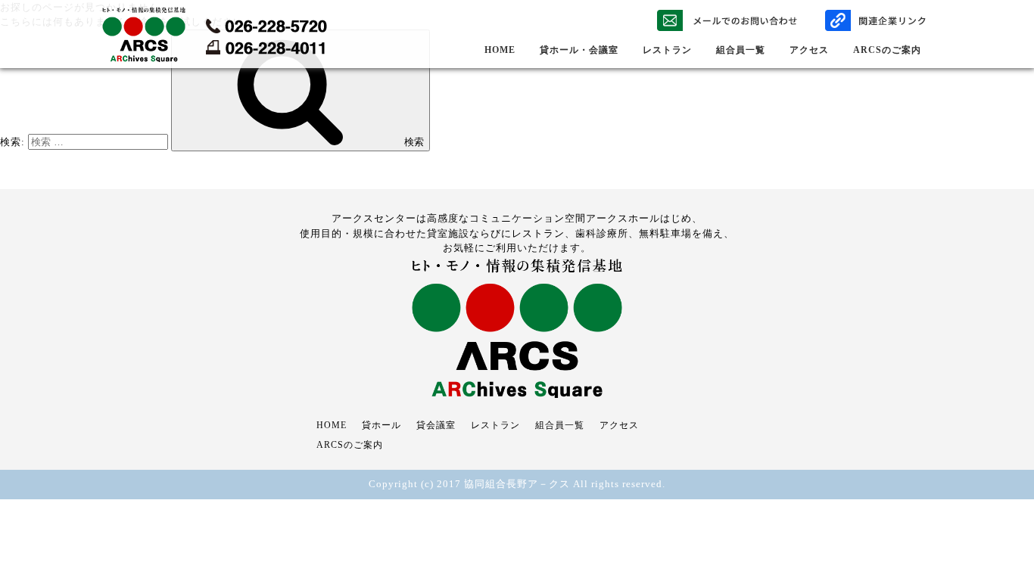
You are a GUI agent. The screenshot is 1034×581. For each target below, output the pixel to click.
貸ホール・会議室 (579, 50)
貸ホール (381, 425)
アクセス (809, 50)
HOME (499, 50)
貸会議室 (436, 425)
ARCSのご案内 (887, 50)
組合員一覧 (740, 50)
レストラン (667, 50)
